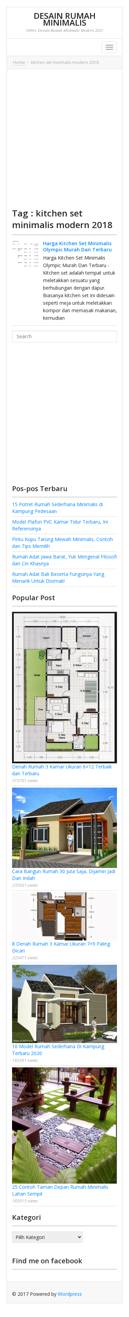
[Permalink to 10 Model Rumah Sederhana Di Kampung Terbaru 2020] (64, 1004)
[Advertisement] (64, 138)
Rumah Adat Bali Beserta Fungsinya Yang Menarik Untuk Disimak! (58, 577)
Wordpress (70, 1294)
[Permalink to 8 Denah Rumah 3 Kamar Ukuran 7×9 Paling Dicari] (64, 916)
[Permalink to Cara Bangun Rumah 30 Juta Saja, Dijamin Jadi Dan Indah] (64, 828)
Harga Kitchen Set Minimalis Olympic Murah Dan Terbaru (77, 246)
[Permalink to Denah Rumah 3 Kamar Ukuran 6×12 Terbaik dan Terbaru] (64, 687)
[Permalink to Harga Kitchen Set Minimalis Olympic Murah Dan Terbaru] (26, 254)
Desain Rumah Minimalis (65, 19)
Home (19, 62)
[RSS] (111, 1294)
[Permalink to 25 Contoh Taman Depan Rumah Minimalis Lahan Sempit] (64, 1125)
